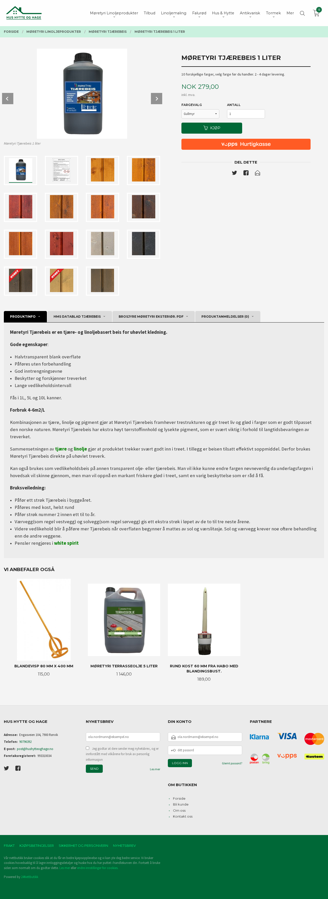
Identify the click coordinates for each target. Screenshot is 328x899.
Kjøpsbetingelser (36, 845)
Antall (234, 105)
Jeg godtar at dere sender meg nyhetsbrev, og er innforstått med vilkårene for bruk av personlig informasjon (122, 754)
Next (156, 98)
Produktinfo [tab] (23, 316)
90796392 (25, 742)
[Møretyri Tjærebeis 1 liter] (82, 94)
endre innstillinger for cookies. (97, 868)
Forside (179, 798)
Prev (7, 98)
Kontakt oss (182, 816)
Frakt (9, 845)
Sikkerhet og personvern (83, 845)
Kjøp (215, 128)
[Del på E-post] (257, 173)
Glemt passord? (232, 763)
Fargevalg (191, 105)
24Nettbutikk (29, 877)
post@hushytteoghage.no (35, 749)
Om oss (179, 810)
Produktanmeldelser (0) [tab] (225, 316)
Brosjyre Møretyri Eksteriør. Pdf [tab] (151, 316)
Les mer (155, 769)
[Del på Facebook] (246, 173)
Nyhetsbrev (124, 845)
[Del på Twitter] (234, 173)
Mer (290, 13)
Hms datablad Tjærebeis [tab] (77, 316)
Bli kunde (181, 804)
